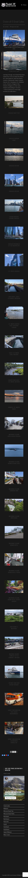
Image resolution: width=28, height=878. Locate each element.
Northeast (6, 816)
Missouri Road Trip (8, 811)
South (5, 824)
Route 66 (6, 821)
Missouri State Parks (9, 813)
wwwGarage (13, 875)
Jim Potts (7, 26)
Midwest (6, 808)
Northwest (6, 819)
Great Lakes (7, 805)
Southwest (6, 829)
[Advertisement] (14, 852)
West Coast (7, 834)
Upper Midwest (8, 832)
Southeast (6, 826)
